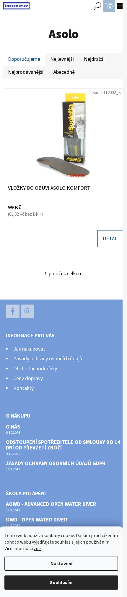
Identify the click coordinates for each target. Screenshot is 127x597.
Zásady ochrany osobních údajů (47, 358)
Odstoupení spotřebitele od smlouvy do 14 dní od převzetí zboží (63, 445)
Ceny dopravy (28, 378)
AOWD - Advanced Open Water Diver (51, 504)
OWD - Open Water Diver (36, 520)
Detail (111, 238)
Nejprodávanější (25, 72)
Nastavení (61, 563)
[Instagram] (27, 311)
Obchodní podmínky (35, 368)
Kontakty (23, 388)
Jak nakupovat (29, 349)
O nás (13, 427)
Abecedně (64, 72)
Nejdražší (94, 59)
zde (37, 548)
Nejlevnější (62, 59)
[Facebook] (12, 311)
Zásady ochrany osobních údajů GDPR (55, 464)
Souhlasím (61, 582)
